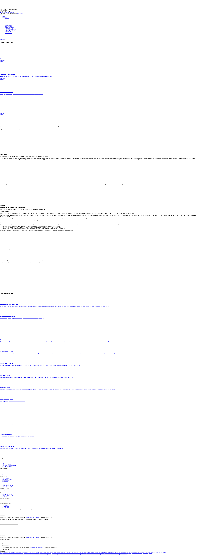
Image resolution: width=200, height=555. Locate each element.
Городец (71, 552)
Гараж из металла (5, 480)
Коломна (13, 553)
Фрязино (93, 554)
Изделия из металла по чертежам (34, 341)
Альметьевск (10, 552)
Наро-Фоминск (100, 553)
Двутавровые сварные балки (21, 329)
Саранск (36, 554)
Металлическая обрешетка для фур (46, 341)
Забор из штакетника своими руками (9, 465)
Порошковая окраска (8, 33)
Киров (162, 552)
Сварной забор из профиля (7, 466)
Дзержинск (90, 552)
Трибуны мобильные (4, 436)
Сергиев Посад (49, 554)
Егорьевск (119, 552)
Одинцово (126, 553)
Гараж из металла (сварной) (75, 365)
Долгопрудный (108, 552)
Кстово (49, 553)
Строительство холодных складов (6, 318)
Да (0, 550)
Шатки (114, 554)
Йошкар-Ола (144, 552)
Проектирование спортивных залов (6, 306)
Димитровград (99, 552)
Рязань (34, 554)
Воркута (48, 552)
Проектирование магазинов (65, 306)
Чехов (102, 554)
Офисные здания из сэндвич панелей (31, 353)
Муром (82, 553)
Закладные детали (12, 329)
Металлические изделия (9, 22)
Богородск (24, 552)
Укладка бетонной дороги (41, 424)
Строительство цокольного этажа (6, 424)
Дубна (116, 552)
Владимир (39, 552)
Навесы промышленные (89, 389)
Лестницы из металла (13, 341)
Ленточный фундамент (16, 424)
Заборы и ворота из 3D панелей (36, 377)
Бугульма (28, 552)
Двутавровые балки (5, 506)
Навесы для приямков (10, 389)
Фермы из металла (5, 505)
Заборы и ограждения (8, 25)
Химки (96, 554)
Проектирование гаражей (74, 306)
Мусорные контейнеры (68, 341)
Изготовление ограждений (103, 341)
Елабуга (122, 552)
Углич (83, 554)
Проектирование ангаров (83, 306)
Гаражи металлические (92, 341)
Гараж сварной (5, 481)
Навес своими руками (6, 470)
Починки (11, 554)
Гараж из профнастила (6, 478)
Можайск (79, 553)
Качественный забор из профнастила (23, 377)
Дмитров (104, 552)
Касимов (153, 552)
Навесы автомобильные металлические (108, 389)
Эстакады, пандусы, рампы (9, 28)
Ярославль (125, 554)
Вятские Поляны (67, 552)
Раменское (22, 554)
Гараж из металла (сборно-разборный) (63, 365)
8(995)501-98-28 (4, 12)
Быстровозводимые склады (7, 484)
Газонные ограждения (13, 377)
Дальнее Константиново (84, 552)
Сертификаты (4, 36)
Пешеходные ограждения (4, 377)
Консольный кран (9, 412)
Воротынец (52, 552)
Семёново (42, 554)
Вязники (62, 552)
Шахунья (117, 554)
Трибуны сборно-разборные (20, 436)
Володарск (45, 552)
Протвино (15, 554)
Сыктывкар (74, 554)
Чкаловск (109, 554)
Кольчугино (17, 553)
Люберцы (73, 553)
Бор (26, 552)
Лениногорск (56, 553)
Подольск (8, 554)
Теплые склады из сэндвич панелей (6, 353)
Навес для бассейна (54, 389)
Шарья (112, 554)
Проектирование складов (17, 306)
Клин (4, 553)
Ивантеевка (138, 552)
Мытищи (85, 553)
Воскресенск (56, 552)
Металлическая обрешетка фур (10, 29)
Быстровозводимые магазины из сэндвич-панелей (62, 353)
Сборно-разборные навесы (80, 389)
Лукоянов (63, 553)
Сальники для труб (5, 496)
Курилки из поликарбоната (39, 389)
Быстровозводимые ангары (7, 486)
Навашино (96, 553)
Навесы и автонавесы (8, 26)
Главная (3, 16)
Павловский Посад (139, 553)
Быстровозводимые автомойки (135, 353)
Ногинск (122, 553)
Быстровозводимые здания (9, 23)
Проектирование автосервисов (93, 306)
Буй (31, 552)
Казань (148, 552)
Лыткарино (70, 553)
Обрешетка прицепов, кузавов (7, 494)
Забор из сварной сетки (6, 464)
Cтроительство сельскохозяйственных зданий (79, 353)
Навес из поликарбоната (62, 389)
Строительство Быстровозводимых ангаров (20, 318)
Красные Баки (45, 553)
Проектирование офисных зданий (54, 306)
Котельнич (31, 553)
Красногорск (41, 553)
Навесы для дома (3, 389)
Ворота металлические (112, 341)
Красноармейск (36, 553)
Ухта (91, 554)
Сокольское (61, 554)
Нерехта (104, 553)
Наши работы (4, 35)
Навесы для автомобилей (70, 389)
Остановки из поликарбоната (19, 389)
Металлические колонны (4, 329)
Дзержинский (94, 552)
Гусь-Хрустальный (76, 552)
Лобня (60, 553)
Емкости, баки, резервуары (9, 27)
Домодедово (113, 552)
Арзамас (14, 552)
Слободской (57, 554)
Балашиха (20, 552)
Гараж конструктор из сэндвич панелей (7, 365)
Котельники (2, 39)
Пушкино (19, 554)
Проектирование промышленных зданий (41, 306)
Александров (6, 552)
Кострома (23, 553)
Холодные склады (8, 34)
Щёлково (121, 554)
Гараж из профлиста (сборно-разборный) (49, 365)
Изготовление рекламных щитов (23, 341)
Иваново (134, 552)
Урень (89, 554)
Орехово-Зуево (130, 553)
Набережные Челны (90, 553)
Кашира (156, 552)
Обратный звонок (20, 13)
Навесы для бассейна (6, 474)
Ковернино (7, 553)
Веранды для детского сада (29, 389)
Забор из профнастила (6, 463)
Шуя (119, 554)
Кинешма (159, 552)
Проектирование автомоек (104, 306)
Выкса (60, 552)
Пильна (5, 554)
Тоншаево (78, 554)
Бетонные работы (8, 31)
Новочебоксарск (118, 553)
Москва (76, 553)
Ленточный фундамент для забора (52, 424)
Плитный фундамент (24, 424)
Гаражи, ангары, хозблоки (9, 24)
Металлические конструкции (10, 21)
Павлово (134, 553)
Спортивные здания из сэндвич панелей (45, 353)
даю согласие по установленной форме (32, 517)
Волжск (42, 552)
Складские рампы (3, 401)
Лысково (66, 553)
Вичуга (35, 552)
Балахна (17, 552)
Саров (39, 554)
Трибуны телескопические (29, 436)
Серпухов (53, 554)
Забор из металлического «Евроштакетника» (50, 377)
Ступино (70, 554)
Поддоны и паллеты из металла (58, 341)
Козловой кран (3, 412)
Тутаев (81, 554)
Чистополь (105, 554)
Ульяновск (86, 554)
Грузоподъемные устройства (10, 30)
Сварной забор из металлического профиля (65, 377)
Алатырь (2, 552)
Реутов (25, 554)
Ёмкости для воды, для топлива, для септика (80, 341)
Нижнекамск (108, 553)
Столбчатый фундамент (32, 424)
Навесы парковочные (97, 389)
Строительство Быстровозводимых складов (35, 318)
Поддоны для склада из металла (8, 495)
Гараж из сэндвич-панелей (7, 479)
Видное (33, 552)
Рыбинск (31, 554)
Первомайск (145, 553)
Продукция (4, 20)
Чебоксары (99, 554)
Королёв (20, 553)
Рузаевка (28, 554)
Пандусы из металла (6, 500)
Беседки (97, 341)
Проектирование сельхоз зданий (28, 306)
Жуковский (126, 552)
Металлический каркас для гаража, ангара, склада (23, 365)
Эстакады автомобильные (20, 401)
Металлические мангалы (4, 341)
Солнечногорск (66, 554)
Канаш (150, 552)
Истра (141, 552)
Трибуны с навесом (11, 436)
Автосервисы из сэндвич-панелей (19, 353)
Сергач (45, 554)
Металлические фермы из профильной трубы (55, 448)
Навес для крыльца (47, 389)
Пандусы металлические (11, 401)
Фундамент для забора (6, 490)
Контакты (4, 37)
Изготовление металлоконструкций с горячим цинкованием (11, 448)
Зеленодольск (130, 552)
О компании (4, 17)
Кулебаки (52, 553)
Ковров (10, 553)
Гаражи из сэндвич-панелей (37, 365)
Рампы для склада (5, 501)
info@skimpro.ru (11, 12)
